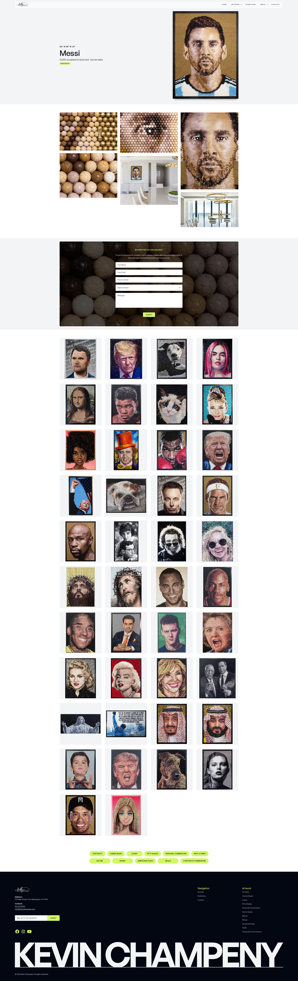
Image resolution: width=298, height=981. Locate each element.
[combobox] (147, 288)
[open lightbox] (88, 131)
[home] (22, 4)
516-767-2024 (20, 906)
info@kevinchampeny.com (25, 909)
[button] (236, 4)
